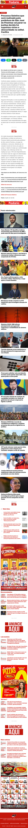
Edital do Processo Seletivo (9, 194)
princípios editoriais (5, 823)
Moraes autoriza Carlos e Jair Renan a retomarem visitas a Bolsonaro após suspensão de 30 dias (14, 255)
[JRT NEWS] (14, 815)
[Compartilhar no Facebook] (3, 60)
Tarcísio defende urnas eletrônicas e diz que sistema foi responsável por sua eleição (13, 351)
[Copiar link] (24, 60)
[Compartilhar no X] (13, 60)
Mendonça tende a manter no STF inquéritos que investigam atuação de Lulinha (14, 302)
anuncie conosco (24, 823)
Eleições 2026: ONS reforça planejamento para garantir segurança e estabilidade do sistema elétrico (13, 327)
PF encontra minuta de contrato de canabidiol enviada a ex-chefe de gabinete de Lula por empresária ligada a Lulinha (12, 399)
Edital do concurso (6, 184)
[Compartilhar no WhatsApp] (8, 60)
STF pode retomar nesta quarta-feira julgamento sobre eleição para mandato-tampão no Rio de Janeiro (13, 448)
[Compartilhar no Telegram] (19, 60)
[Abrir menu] (2, 6)
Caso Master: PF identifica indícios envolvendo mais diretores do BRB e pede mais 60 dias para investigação (13, 231)
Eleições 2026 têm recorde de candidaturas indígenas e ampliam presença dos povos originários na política (13, 424)
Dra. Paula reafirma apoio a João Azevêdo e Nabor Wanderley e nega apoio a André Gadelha (13, 278)
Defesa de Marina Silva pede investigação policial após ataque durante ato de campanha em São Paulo (12, 496)
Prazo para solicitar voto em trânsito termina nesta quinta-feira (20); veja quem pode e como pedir (13, 374)
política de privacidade (14, 823)
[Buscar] (25, 6)
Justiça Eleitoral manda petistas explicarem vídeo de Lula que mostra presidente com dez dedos (13, 472)
